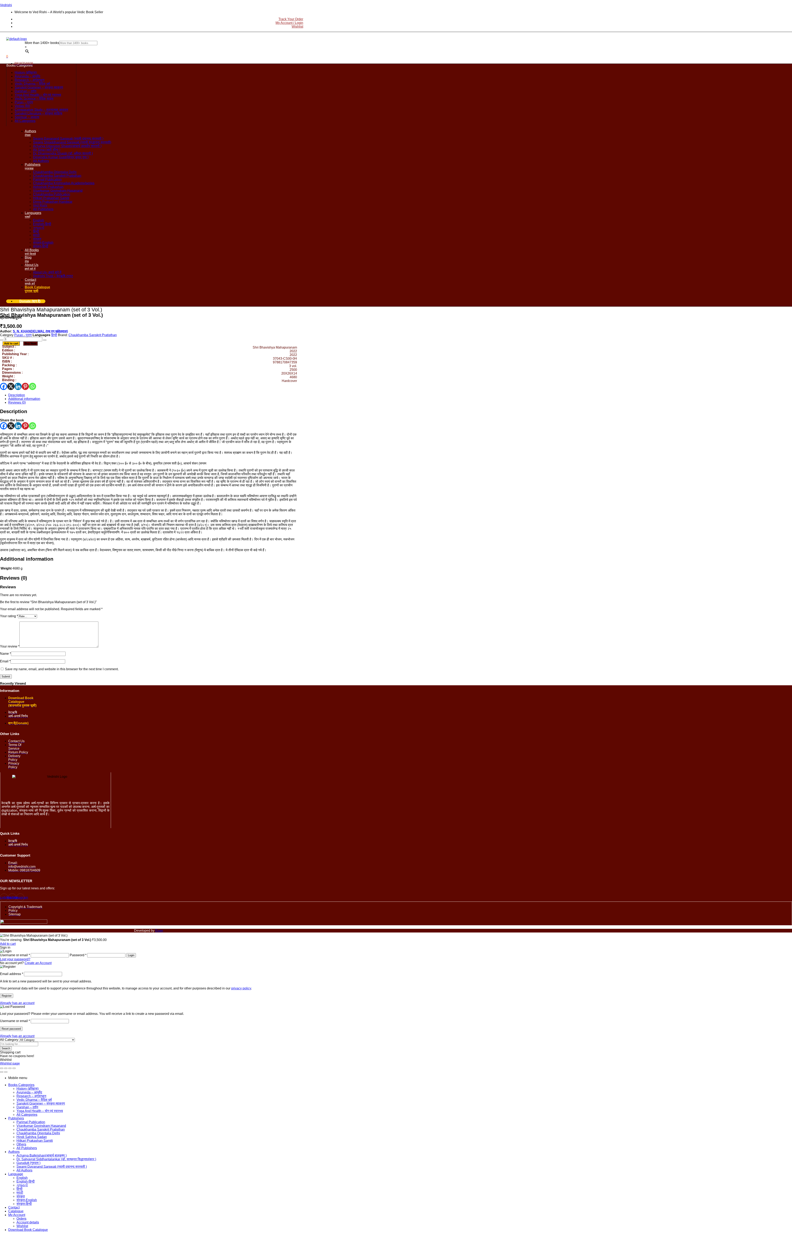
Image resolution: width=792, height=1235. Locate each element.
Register (7, 995)
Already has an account (17, 1003)
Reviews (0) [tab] (13, 578)
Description (16, 395)
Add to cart (11, 343)
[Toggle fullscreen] (5, 1068)
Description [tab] (13, 411)
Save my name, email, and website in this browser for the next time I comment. (62, 669)
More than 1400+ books (42, 43)
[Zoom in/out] (1, 1068)
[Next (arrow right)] (5, 1072)
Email (5, 661)
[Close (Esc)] (14, 1068)
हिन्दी (54, 335)
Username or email (15, 1021)
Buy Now (30, 343)
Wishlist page (10, 1063)
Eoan (159, 930)
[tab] (152, 395)
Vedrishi (6, 5)
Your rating (9, 616)
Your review (9, 646)
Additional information (24, 399)
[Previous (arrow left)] (1, 1072)
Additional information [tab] (26, 559)
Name (5, 653)
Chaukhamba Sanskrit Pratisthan (92, 335)
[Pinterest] (25, 386)
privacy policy (241, 988)
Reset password (11, 1028)
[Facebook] (3, 386)
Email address (11, 974)
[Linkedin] (18, 386)
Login (131, 955)
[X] (10, 386)
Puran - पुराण (23, 335)
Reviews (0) (17, 402)
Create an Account (38, 963)
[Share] (10, 1068)
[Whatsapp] (32, 386)
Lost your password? (15, 959)
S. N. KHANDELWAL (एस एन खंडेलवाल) (40, 331)
